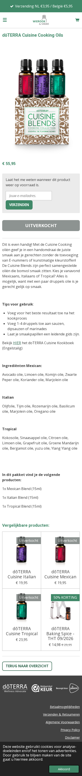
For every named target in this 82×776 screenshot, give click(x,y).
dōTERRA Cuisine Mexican (60, 574)
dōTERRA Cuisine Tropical (22, 631)
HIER (17, 342)
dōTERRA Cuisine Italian (22, 574)
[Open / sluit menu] (5, 20)
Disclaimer (72, 737)
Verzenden (19, 204)
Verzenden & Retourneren (61, 714)
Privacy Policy (70, 730)
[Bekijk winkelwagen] (77, 20)
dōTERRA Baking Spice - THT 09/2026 (60, 633)
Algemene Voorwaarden (63, 722)
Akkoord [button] (64, 769)
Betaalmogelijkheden (65, 707)
